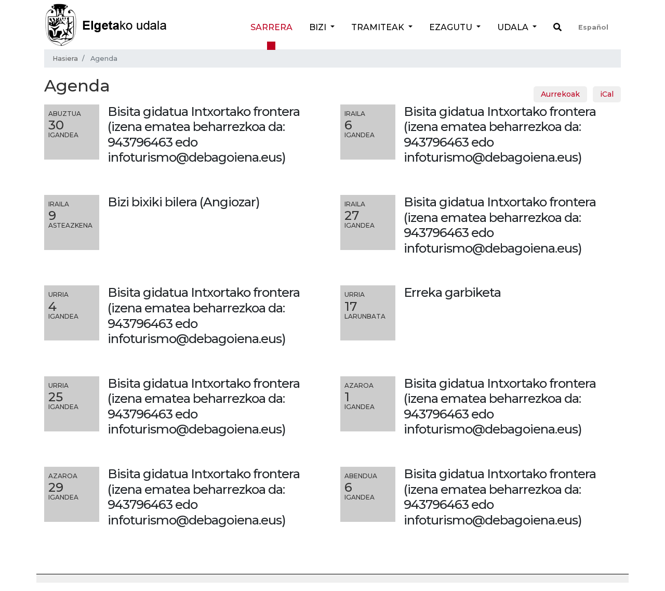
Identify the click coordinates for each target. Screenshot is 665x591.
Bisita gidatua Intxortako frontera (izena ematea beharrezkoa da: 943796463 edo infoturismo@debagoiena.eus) (500, 225)
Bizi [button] (318, 27)
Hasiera (65, 58)
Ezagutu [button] (451, 27)
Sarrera (271, 27)
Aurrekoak (560, 94)
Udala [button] (513, 27)
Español (593, 27)
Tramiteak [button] (378, 27)
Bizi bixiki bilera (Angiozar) (184, 201)
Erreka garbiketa (452, 292)
